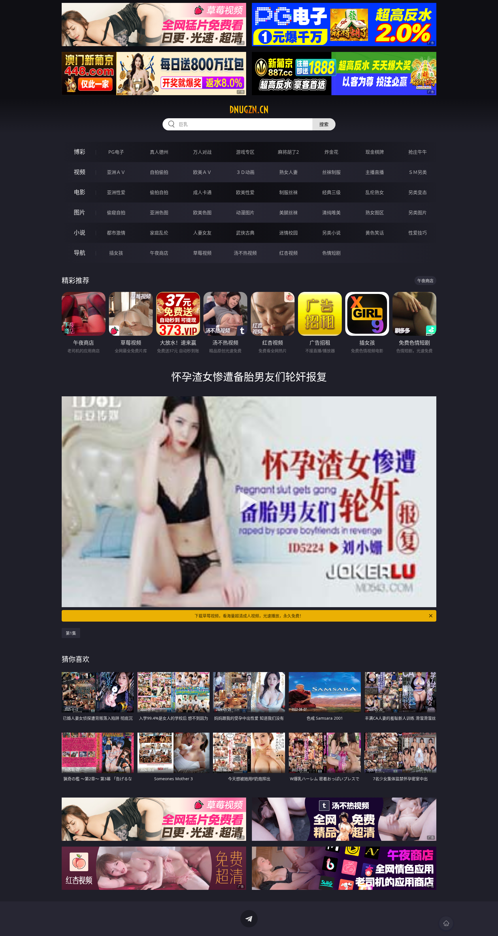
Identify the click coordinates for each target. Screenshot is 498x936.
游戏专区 (245, 152)
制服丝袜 (288, 192)
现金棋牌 (374, 152)
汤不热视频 (245, 253)
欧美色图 (202, 212)
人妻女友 (202, 233)
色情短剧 (331, 253)
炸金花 (331, 152)
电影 (79, 192)
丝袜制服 (331, 172)
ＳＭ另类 (417, 172)
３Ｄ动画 (245, 172)
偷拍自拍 (159, 192)
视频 (79, 172)
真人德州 (159, 152)
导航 (79, 253)
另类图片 (417, 212)
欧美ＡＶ (202, 172)
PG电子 (116, 152)
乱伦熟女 (374, 192)
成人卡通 (202, 192)
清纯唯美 (331, 212)
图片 (79, 212)
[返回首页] (446, 923)
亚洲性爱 (116, 192)
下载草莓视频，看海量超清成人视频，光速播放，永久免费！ (249, 615)
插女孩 (116, 253)
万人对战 (202, 152)
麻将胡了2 (288, 152)
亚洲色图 (159, 212)
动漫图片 (245, 212)
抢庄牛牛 (417, 152)
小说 (79, 233)
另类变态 (417, 192)
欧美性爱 (245, 192)
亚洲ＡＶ (116, 172)
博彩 (79, 152)
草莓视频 (202, 253)
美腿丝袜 (288, 212)
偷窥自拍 (116, 212)
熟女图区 (374, 212)
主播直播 (374, 172)
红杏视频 (288, 253)
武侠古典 (245, 233)
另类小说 (331, 233)
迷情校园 (288, 233)
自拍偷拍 (159, 172)
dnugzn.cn (249, 109)
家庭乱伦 (159, 233)
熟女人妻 (288, 172)
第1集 (71, 633)
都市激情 (116, 233)
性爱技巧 (417, 233)
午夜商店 (159, 253)
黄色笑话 (374, 233)
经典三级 (331, 192)
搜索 (324, 124)
